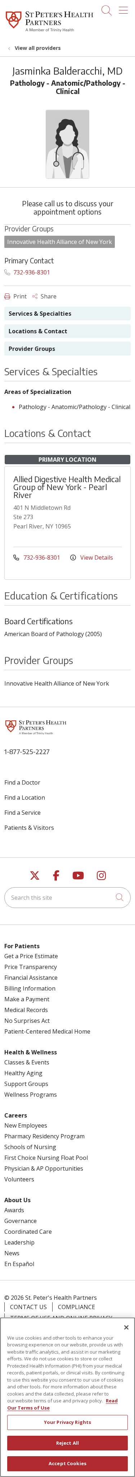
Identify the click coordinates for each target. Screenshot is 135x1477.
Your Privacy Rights (67, 1422)
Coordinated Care (28, 1232)
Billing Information (29, 988)
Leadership (19, 1242)
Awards (14, 1210)
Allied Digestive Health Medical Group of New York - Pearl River (67, 487)
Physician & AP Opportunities (43, 1168)
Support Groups (26, 1084)
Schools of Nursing (30, 1147)
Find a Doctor (22, 782)
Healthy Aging (23, 1073)
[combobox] (67, 897)
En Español (19, 1264)
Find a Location (24, 797)
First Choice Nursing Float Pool (46, 1158)
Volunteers (19, 1179)
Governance (20, 1221)
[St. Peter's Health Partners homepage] (49, 32)
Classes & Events (26, 1062)
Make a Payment (26, 999)
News (11, 1253)
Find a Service (22, 813)
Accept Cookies (67, 1463)
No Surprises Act (27, 1021)
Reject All (67, 1443)
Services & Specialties (40, 313)
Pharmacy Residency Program (44, 1136)
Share (48, 296)
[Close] (126, 1327)
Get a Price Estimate (31, 956)
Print (19, 296)
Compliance (76, 1307)
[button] (125, 8)
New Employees (25, 1125)
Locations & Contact (38, 331)
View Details (96, 557)
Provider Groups (32, 349)
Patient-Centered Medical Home (47, 1031)
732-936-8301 (31, 272)
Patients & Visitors (29, 828)
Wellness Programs (30, 1095)
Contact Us (28, 1307)
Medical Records (26, 1010)
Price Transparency (30, 967)
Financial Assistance (31, 978)
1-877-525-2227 (27, 751)
